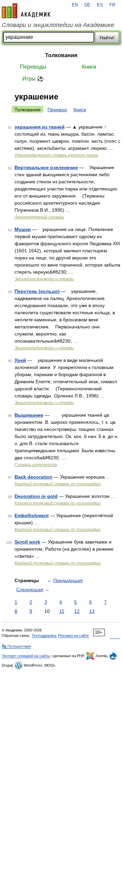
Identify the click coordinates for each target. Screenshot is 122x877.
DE (87, 5)
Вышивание (29, 415)
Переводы (33, 67)
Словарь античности (36, 464)
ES (100, 5)
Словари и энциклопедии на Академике (58, 25)
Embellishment (32, 515)
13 (92, 611)
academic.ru (26, 10)
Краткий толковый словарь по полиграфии (58, 484)
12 (77, 611)
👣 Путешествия (16, 646)
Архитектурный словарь (39, 217)
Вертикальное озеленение (46, 167)
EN (75, 5)
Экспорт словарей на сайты (26, 656)
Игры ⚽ (33, 79)
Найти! (107, 37)
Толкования (61, 55)
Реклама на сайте (73, 635)
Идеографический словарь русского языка (56, 155)
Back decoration (34, 477)
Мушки (23, 229)
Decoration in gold (36, 496)
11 (61, 611)
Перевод (57, 109)
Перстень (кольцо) (37, 291)
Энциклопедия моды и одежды (44, 279)
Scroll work (27, 542)
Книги (89, 67)
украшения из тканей (40, 127)
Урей (20, 360)
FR (112, 5)
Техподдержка (44, 635)
